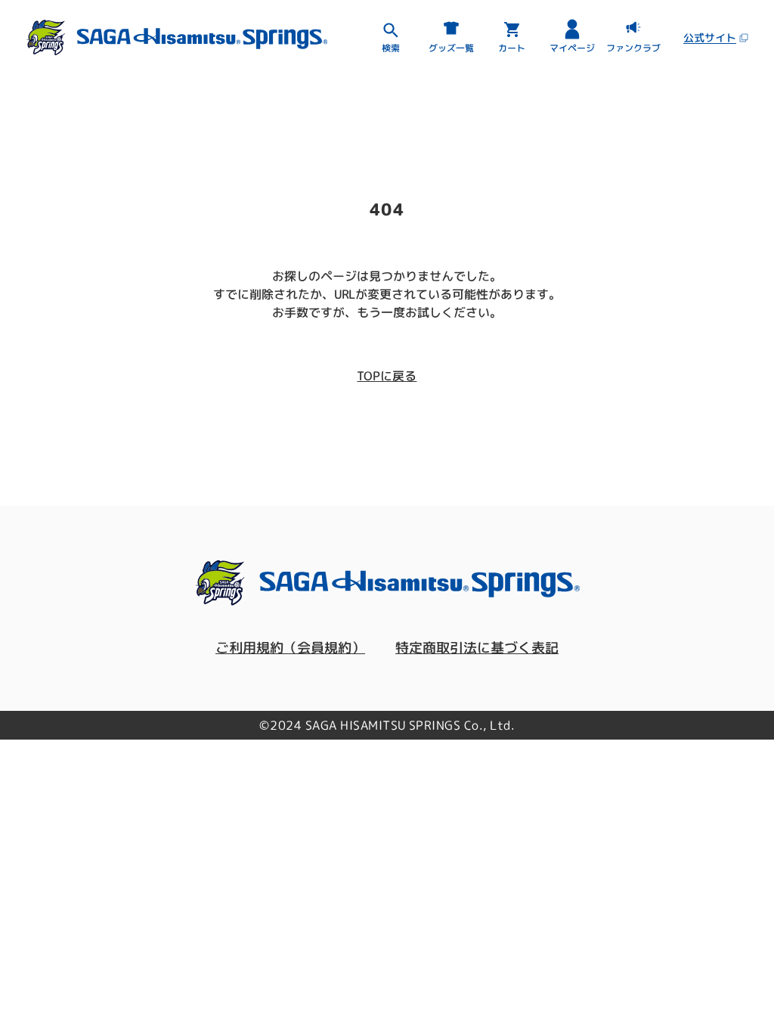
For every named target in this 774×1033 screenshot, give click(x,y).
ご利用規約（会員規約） (290, 647)
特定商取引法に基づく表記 (477, 647)
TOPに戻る (386, 376)
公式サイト (709, 37)
